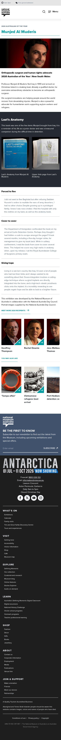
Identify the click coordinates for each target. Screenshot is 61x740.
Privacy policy (33, 718)
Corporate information (12, 658)
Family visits (9, 521)
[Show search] (44, 12)
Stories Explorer (10, 585)
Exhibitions (8, 514)
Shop (6, 550)
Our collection (9, 572)
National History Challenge (14, 607)
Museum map (9, 557)
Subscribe (49, 448)
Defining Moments (11, 568)
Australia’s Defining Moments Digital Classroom (22, 600)
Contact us (8, 654)
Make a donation (10, 683)
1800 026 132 (35, 477)
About (7, 650)
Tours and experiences (13, 528)
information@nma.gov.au (33, 480)
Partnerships (9, 693)
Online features (10, 582)
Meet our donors (10, 690)
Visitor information (11, 546)
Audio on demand (11, 589)
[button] (15, 153)
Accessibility (9, 543)
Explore (8, 564)
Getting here (9, 540)
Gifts (6, 636)
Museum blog (9, 578)
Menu (55, 11)
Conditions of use (19, 718)
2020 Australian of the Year (14, 26)
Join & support (13, 679)
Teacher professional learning (15, 617)
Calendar (7, 518)
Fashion (7, 629)
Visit (6, 536)
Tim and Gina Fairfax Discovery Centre (18, 525)
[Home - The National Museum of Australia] (5, 12)
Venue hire (8, 671)
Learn (7, 596)
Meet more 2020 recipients (13, 310)
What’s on (10, 510)
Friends (7, 686)
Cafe (6, 553)
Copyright (45, 718)
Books (6, 639)
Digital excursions (11, 604)
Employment (9, 661)
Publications (9, 668)
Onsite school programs (13, 610)
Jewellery (8, 643)
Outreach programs (11, 614)
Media (6, 664)
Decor (6, 632)
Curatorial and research (13, 575)
